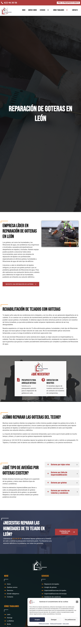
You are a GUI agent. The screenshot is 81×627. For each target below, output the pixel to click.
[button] (77, 602)
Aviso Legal (66, 623)
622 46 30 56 (16, 539)
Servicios (42, 10)
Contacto (75, 10)
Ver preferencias (70, 619)
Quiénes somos (32, 10)
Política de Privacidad (56, 623)
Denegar (54, 619)
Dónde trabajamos (58, 10)
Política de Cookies (44, 623)
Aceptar (37, 619)
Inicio (23, 10)
